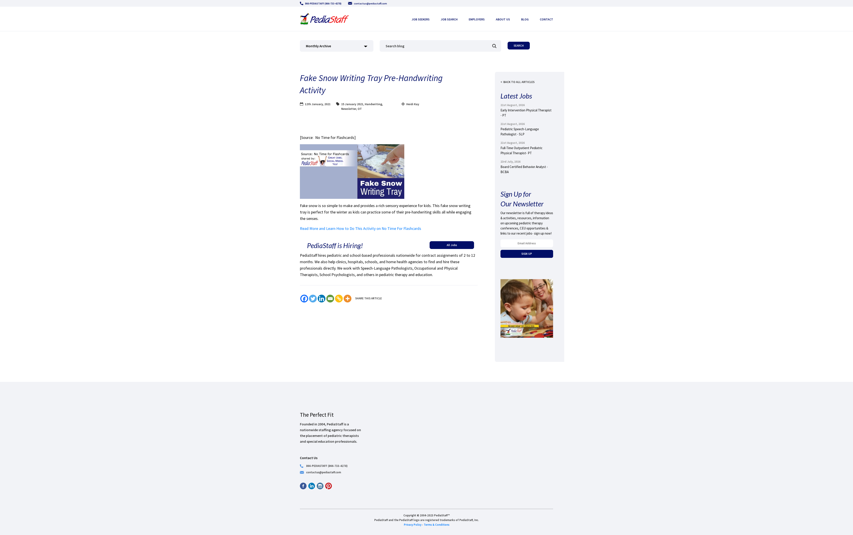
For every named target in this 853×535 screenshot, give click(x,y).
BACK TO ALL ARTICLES (519, 82)
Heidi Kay (412, 104)
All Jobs (452, 245)
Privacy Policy (412, 524)
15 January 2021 (352, 104)
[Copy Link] (339, 298)
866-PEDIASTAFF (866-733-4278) (323, 3)
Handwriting (373, 104)
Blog (525, 19)
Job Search (449, 19)
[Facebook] (304, 298)
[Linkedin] (321, 298)
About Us (503, 19)
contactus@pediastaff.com (370, 3)
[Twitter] (313, 298)
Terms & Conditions (436, 524)
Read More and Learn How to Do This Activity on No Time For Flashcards (360, 228)
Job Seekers (421, 19)
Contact (546, 19)
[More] (347, 298)
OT (360, 109)
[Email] (330, 298)
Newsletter (348, 109)
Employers (477, 19)
